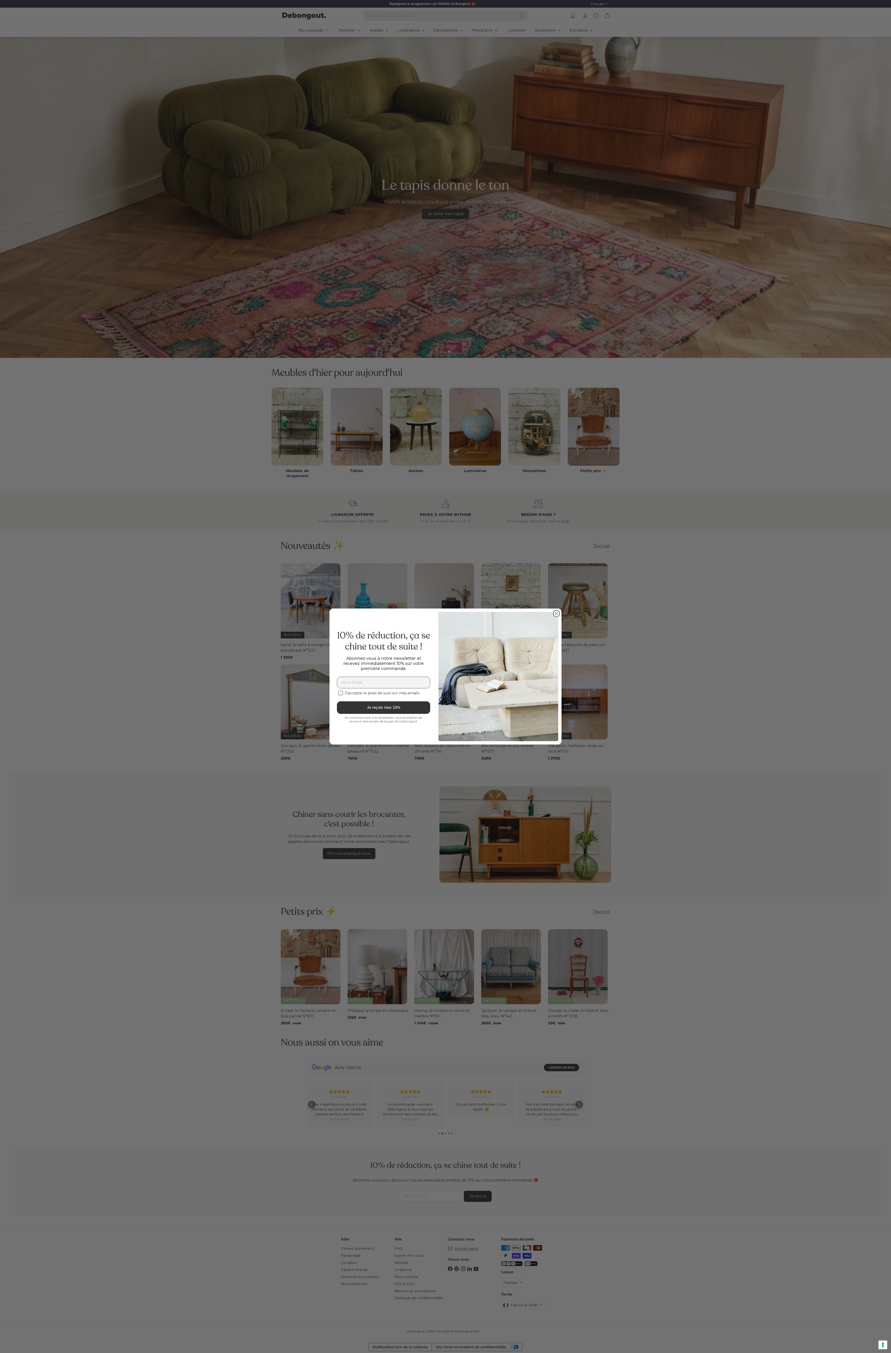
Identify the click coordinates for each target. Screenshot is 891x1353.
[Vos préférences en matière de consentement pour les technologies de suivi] (882, 1344)
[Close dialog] (556, 613)
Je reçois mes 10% (383, 707)
